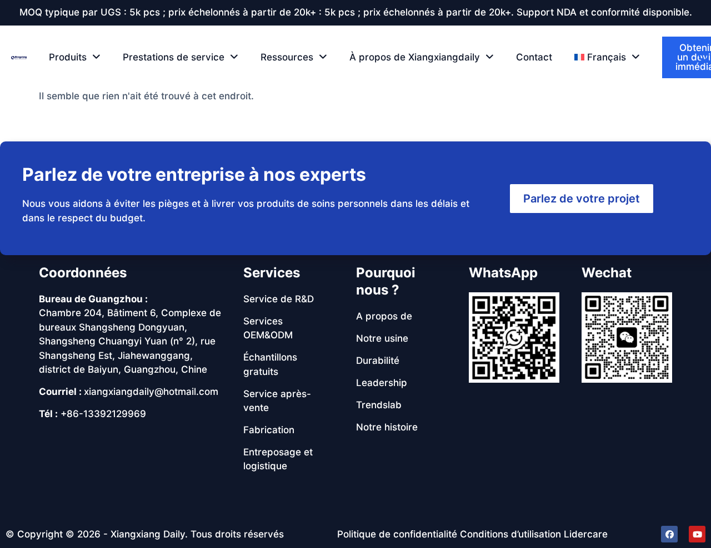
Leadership (381, 382)
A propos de (384, 316)
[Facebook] (669, 534)
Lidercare (586, 534)
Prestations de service (173, 57)
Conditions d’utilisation (510, 534)
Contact (534, 57)
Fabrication (268, 429)
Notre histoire (387, 427)
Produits (68, 57)
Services (271, 273)
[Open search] (705, 57)
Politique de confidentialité (397, 534)
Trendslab (379, 404)
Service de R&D (278, 299)
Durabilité (377, 360)
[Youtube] (697, 534)
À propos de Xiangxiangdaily (414, 57)
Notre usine (382, 338)
